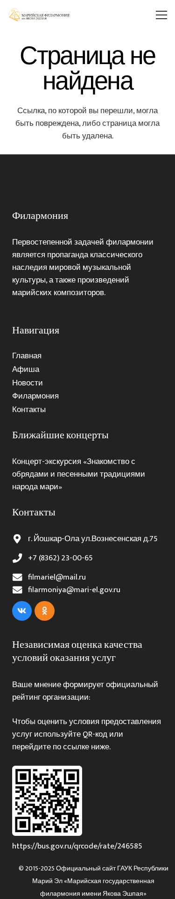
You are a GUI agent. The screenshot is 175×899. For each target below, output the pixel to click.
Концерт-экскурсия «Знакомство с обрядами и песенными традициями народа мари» (78, 474)
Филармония (35, 396)
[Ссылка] (39, 14)
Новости (27, 383)
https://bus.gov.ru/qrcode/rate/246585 (77, 846)
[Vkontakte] (22, 611)
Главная (27, 355)
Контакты (29, 409)
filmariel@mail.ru (57, 577)
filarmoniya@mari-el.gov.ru (74, 589)
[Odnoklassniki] (45, 611)
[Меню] (162, 15)
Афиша (25, 369)
